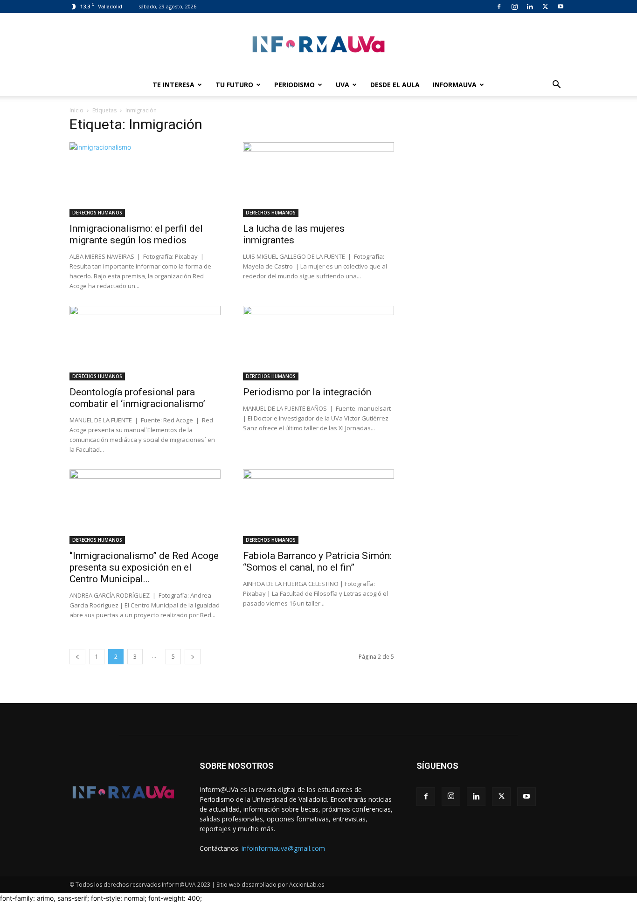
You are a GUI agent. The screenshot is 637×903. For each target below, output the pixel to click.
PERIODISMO (294, 84)
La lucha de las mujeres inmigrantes (294, 234)
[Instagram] (514, 6)
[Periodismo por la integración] (318, 343)
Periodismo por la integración (307, 392)
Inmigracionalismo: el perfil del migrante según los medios (136, 234)
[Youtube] (561, 6)
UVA (342, 84)
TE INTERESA (173, 84)
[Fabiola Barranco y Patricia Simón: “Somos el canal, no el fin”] (318, 506)
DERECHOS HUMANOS (97, 212)
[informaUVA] (318, 44)
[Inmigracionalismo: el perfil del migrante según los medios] (145, 179)
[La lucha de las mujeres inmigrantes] (318, 179)
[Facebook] (499, 6)
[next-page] (193, 656)
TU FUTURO (234, 84)
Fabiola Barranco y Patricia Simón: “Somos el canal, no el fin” (317, 561)
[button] (556, 85)
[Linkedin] (530, 6)
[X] (545, 6)
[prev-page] (77, 656)
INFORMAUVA (455, 84)
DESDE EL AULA (395, 84)
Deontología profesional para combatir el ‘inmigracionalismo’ (137, 397)
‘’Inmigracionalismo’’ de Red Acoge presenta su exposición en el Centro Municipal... (144, 567)
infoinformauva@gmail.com (283, 848)
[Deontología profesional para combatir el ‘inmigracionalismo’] (145, 343)
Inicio (76, 110)
